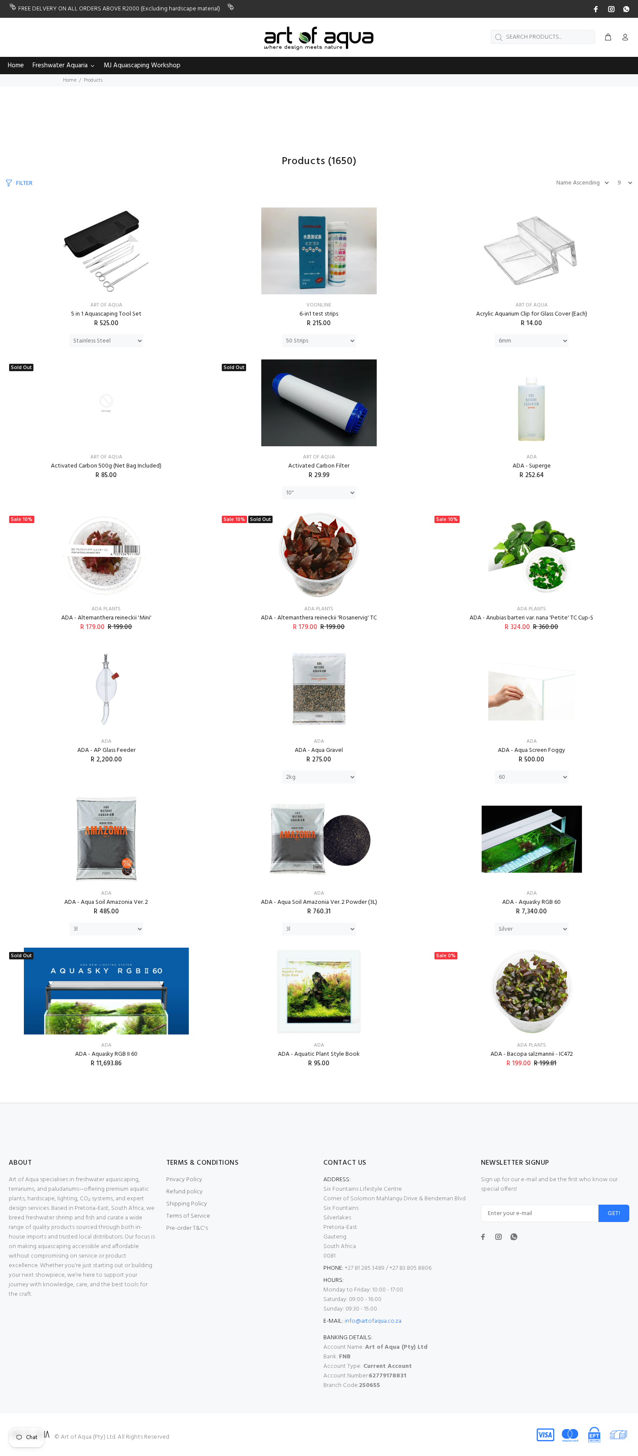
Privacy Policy (184, 1180)
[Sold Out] (106, 403)
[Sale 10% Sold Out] (319, 554)
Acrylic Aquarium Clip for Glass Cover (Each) (531, 314)
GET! (614, 1214)
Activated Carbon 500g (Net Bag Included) (106, 466)
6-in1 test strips (318, 314)
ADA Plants (106, 609)
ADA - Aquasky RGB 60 (531, 902)
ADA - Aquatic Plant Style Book (319, 1054)
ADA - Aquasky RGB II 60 (106, 1054)
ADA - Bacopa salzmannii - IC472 (531, 1054)
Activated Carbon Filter (318, 466)
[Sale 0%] (531, 991)
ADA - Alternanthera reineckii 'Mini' (106, 618)
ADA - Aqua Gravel (319, 750)
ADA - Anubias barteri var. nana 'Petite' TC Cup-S (531, 618)
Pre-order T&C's (187, 1228)
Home (69, 80)
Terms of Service (188, 1216)
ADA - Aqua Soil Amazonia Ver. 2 (106, 902)
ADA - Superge (532, 466)
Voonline (318, 305)
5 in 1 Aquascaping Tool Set (106, 314)
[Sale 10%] (106, 554)
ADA (531, 457)
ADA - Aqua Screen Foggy (531, 750)
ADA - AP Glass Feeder (106, 750)
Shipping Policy (186, 1204)
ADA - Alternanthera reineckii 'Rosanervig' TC (319, 618)
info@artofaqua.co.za (373, 1321)
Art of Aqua (106, 305)
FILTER (24, 183)
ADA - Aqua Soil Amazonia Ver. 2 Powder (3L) (319, 902)
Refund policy (184, 1192)
